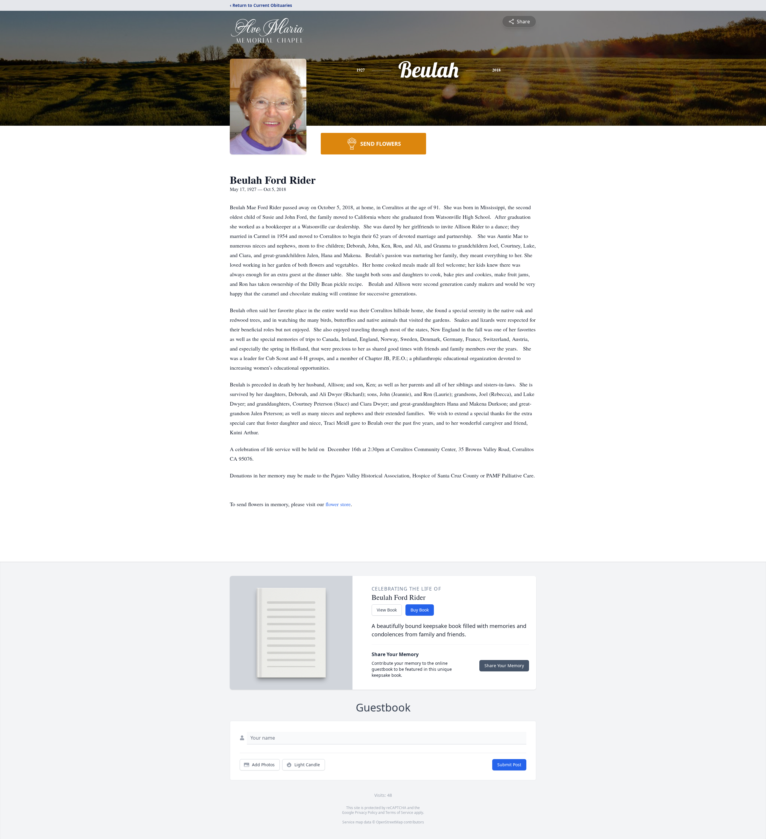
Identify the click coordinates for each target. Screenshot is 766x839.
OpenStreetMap (389, 822)
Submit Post (509, 764)
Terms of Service (399, 812)
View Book (387, 610)
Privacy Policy (366, 812)
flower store (338, 504)
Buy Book (420, 610)
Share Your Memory (504, 665)
